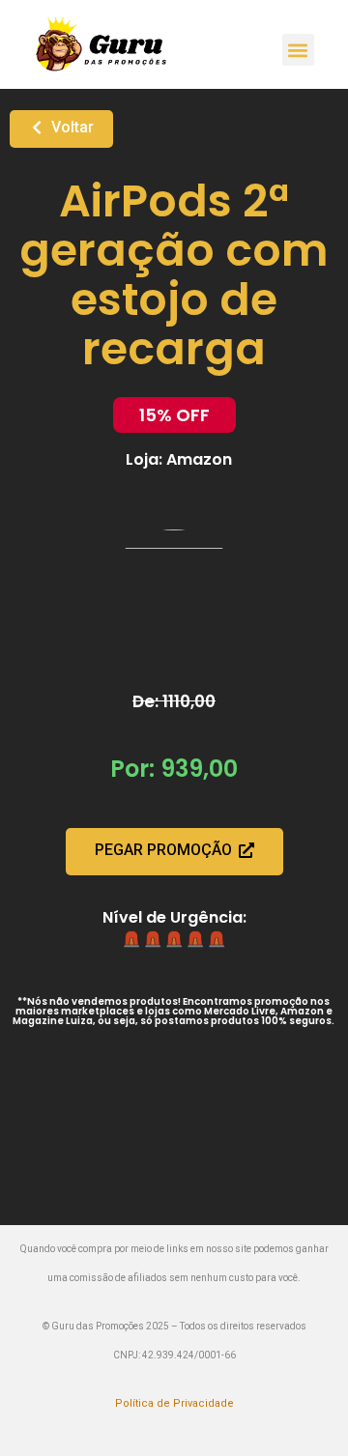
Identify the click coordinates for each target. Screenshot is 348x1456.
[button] (298, 50)
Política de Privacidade (174, 1403)
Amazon (199, 459)
